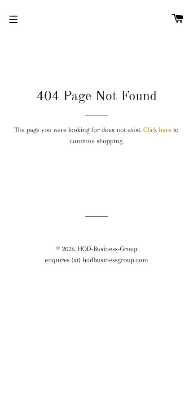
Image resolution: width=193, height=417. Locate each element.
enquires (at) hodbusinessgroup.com (96, 260)
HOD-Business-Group (107, 249)
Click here (157, 130)
